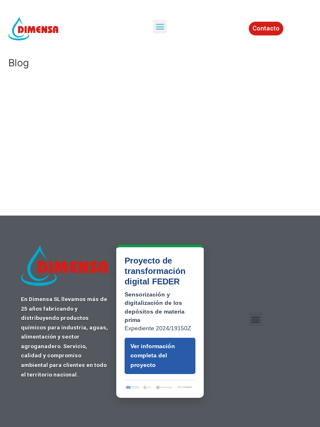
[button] (160, 26)
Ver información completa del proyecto (152, 355)
